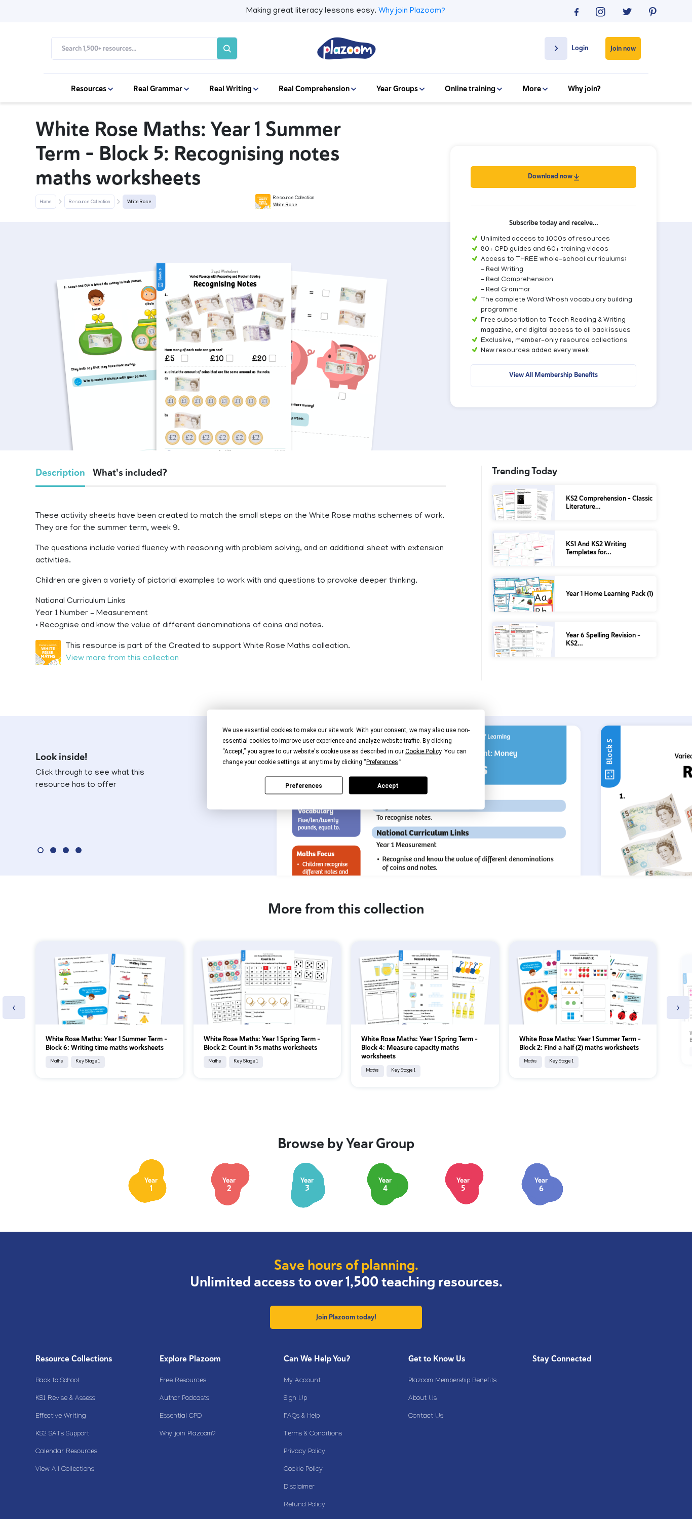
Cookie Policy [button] (423, 751)
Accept (388, 785)
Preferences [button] (382, 762)
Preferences (303, 785)
